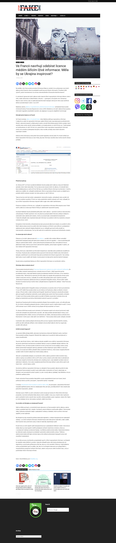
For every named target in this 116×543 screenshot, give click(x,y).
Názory (33, 15)
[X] (23, 83)
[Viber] (20, 83)
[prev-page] (17, 494)
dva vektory (40, 238)
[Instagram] (35, 83)
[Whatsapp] (26, 83)
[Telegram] (32, 83)
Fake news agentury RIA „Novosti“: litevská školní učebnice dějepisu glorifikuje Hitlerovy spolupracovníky (24, 487)
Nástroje (54, 15)
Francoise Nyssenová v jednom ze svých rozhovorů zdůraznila (51, 269)
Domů (20, 15)
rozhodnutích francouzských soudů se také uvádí (34, 384)
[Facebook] (17, 83)
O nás (26, 15)
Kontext (40, 15)
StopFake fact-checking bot (84, 115)
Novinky (22, 62)
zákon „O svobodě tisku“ (33, 119)
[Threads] (39, 83)
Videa (47, 15)
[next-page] (19, 494)
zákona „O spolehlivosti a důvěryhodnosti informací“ (40, 107)
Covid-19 (62, 15)
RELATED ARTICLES (22, 469)
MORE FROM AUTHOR (34, 469)
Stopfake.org (33, 459)
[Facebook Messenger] (29, 83)
